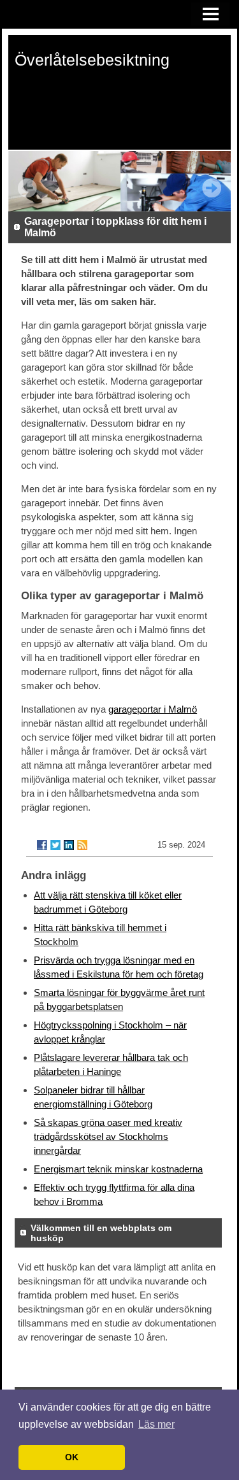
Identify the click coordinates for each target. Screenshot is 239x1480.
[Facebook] (42, 845)
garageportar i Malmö (152, 709)
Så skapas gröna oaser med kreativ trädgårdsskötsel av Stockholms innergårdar (108, 1136)
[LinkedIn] (69, 845)
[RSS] (82, 845)
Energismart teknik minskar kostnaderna (118, 1168)
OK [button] (71, 1457)
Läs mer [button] (156, 1424)
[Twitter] (55, 845)
